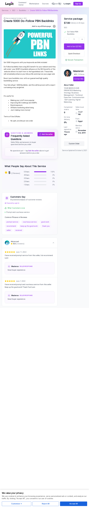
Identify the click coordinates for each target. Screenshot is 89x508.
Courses (45, 4)
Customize (15, 504)
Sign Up (78, 4)
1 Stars (26, 185)
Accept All (74, 504)
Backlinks (22, 10)
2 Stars (26, 181)
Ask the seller (47, 134)
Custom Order (74, 144)
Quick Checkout (74, 54)
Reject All (45, 504)
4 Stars (26, 175)
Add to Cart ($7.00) (74, 46)
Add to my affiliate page (41, 26)
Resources (56, 4)
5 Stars (26, 172)
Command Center (22, 4)
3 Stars (26, 178)
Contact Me (78, 79)
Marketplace (34, 4)
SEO (13, 10)
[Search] (53, 3)
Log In (68, 4)
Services (5, 10)
